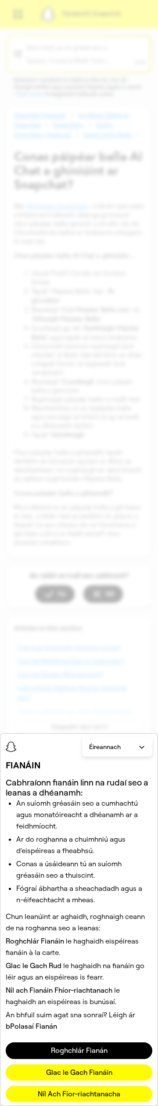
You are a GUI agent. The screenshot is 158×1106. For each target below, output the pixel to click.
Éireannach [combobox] (105, 747)
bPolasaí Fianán (31, 1026)
